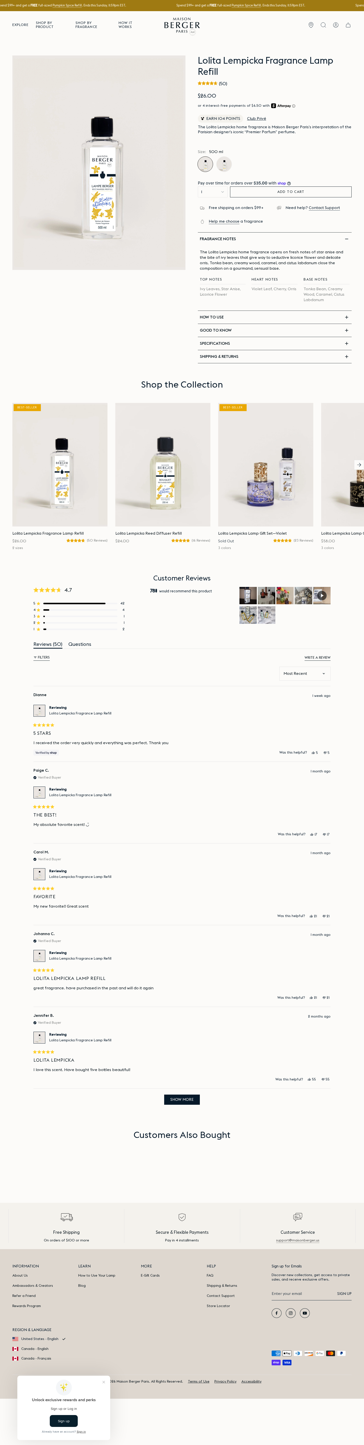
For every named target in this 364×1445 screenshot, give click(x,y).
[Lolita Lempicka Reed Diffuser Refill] (162, 464)
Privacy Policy (225, 1381)
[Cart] (348, 25)
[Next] (359, 465)
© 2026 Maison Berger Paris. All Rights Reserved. (143, 1381)
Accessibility (251, 1381)
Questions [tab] (79, 645)
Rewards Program (26, 1306)
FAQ (210, 1275)
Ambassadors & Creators (32, 1285)
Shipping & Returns (222, 1285)
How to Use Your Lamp (96, 1275)
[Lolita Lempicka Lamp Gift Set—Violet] (265, 464)
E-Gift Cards (150, 1275)
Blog (82, 1285)
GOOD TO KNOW (216, 330)
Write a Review (318, 658)
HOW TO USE (212, 317)
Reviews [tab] (47, 645)
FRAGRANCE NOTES (218, 239)
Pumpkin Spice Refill (67, 5)
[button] (20, 25)
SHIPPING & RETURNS (219, 357)
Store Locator (218, 1306)
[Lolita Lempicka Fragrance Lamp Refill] (59, 464)
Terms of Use (198, 1381)
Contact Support (324, 208)
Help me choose (224, 221)
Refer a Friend (24, 1296)
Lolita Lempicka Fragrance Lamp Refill (80, 713)
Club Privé (256, 119)
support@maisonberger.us (297, 1240)
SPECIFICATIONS (215, 343)
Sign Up (344, 1294)
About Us (20, 1275)
